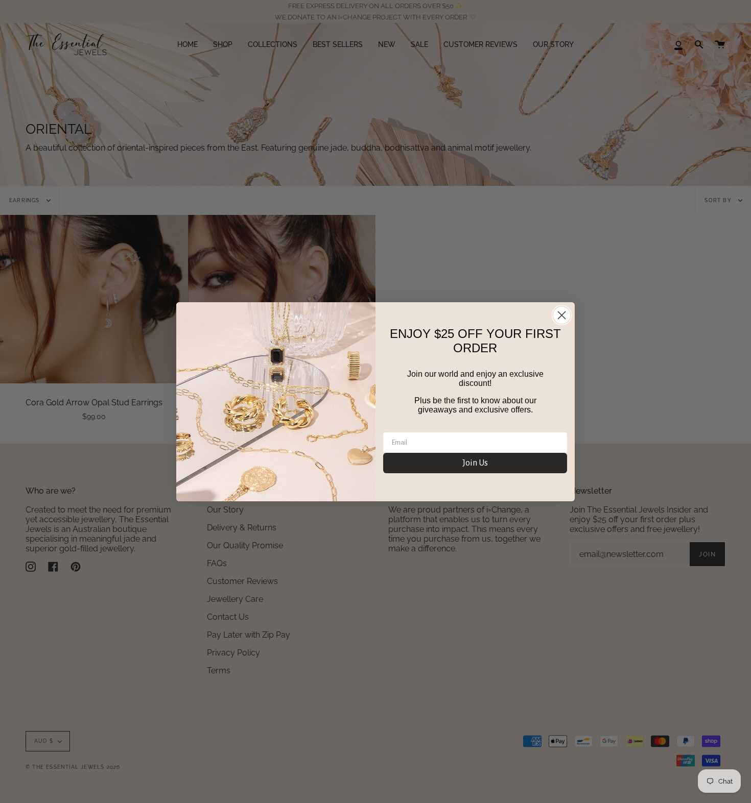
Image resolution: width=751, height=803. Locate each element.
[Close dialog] (562, 315)
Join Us (475, 463)
